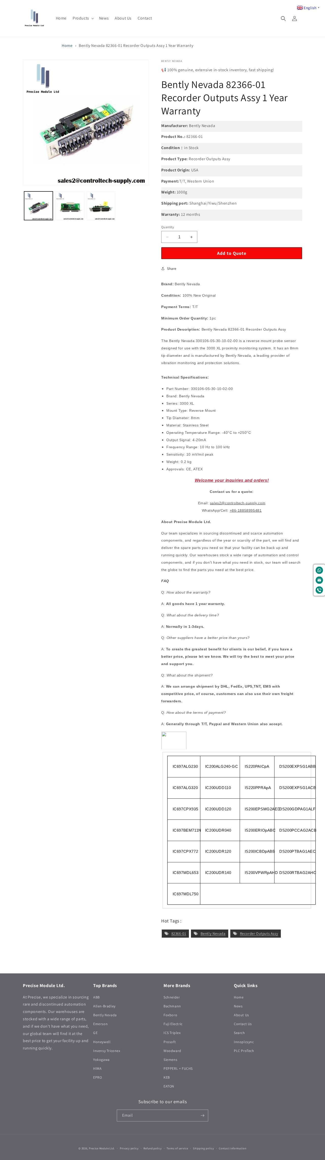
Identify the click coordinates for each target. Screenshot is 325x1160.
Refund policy (152, 1148)
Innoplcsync (244, 1042)
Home (67, 45)
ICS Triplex (172, 1032)
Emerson (100, 1024)
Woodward (172, 1050)
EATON (169, 1086)
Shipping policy (203, 1148)
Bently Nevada (213, 933)
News (238, 1006)
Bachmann (172, 1006)
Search (239, 1032)
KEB (167, 1077)
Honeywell (101, 1042)
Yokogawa (101, 1059)
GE (95, 1032)
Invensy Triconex (106, 1050)
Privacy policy (129, 1148)
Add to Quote (231, 253)
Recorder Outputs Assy (259, 933)
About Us (241, 1015)
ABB (96, 997)
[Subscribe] (202, 1115)
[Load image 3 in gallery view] (101, 205)
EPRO (97, 1077)
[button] (83, 18)
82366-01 (178, 933)
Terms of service (177, 1148)
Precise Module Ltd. (102, 1148)
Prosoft (170, 1042)
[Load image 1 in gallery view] (38, 205)
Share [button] (171, 268)
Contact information (232, 1148)
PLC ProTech (244, 1050)
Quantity (167, 227)
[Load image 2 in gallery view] (69, 205)
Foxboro (170, 1015)
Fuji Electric (173, 1024)
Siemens (170, 1059)
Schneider (172, 997)
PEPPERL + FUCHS (178, 1068)
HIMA (97, 1068)
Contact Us (243, 1024)
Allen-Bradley (104, 1006)
